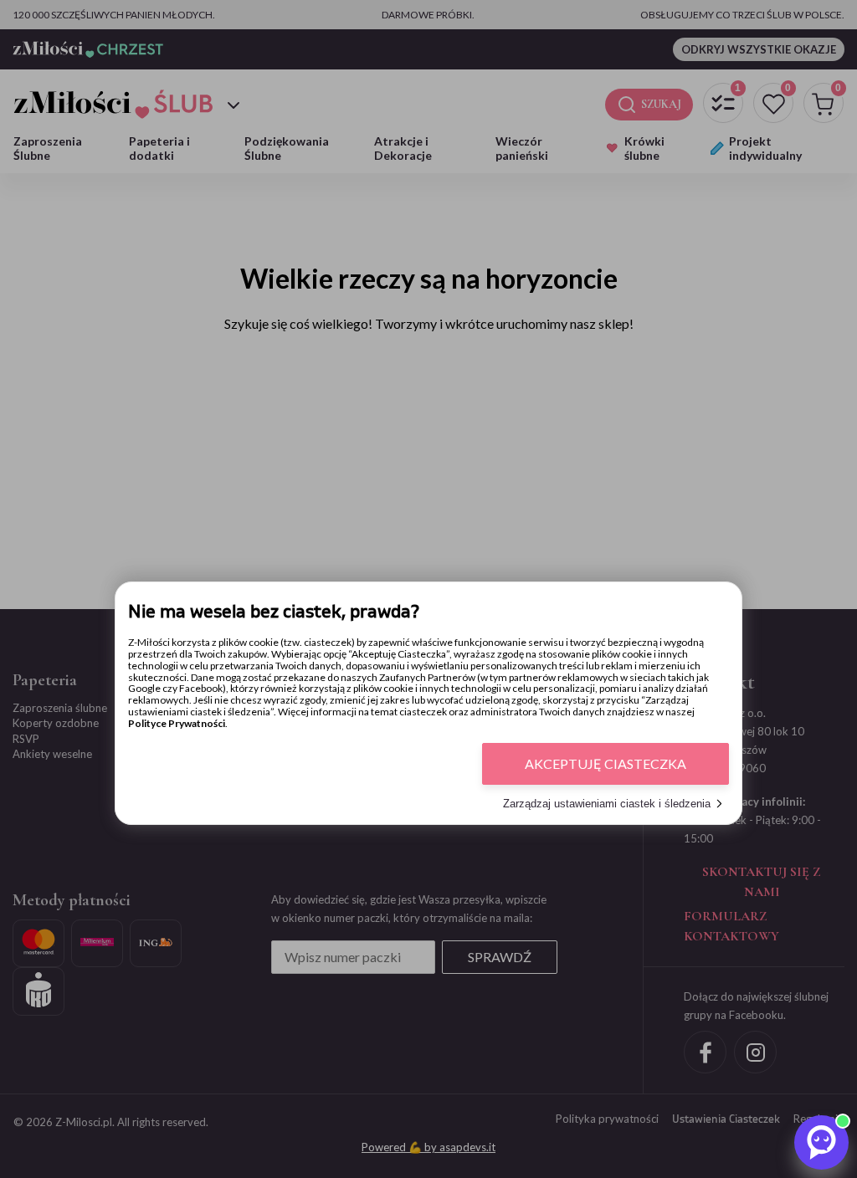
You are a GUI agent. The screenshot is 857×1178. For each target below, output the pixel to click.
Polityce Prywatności (176, 723)
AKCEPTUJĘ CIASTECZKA (605, 763)
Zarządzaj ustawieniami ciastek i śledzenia (607, 803)
